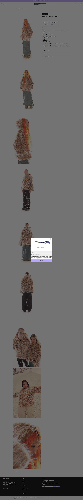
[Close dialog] (51, 239)
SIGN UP (41, 260)
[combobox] (32, 254)
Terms (34, 258)
